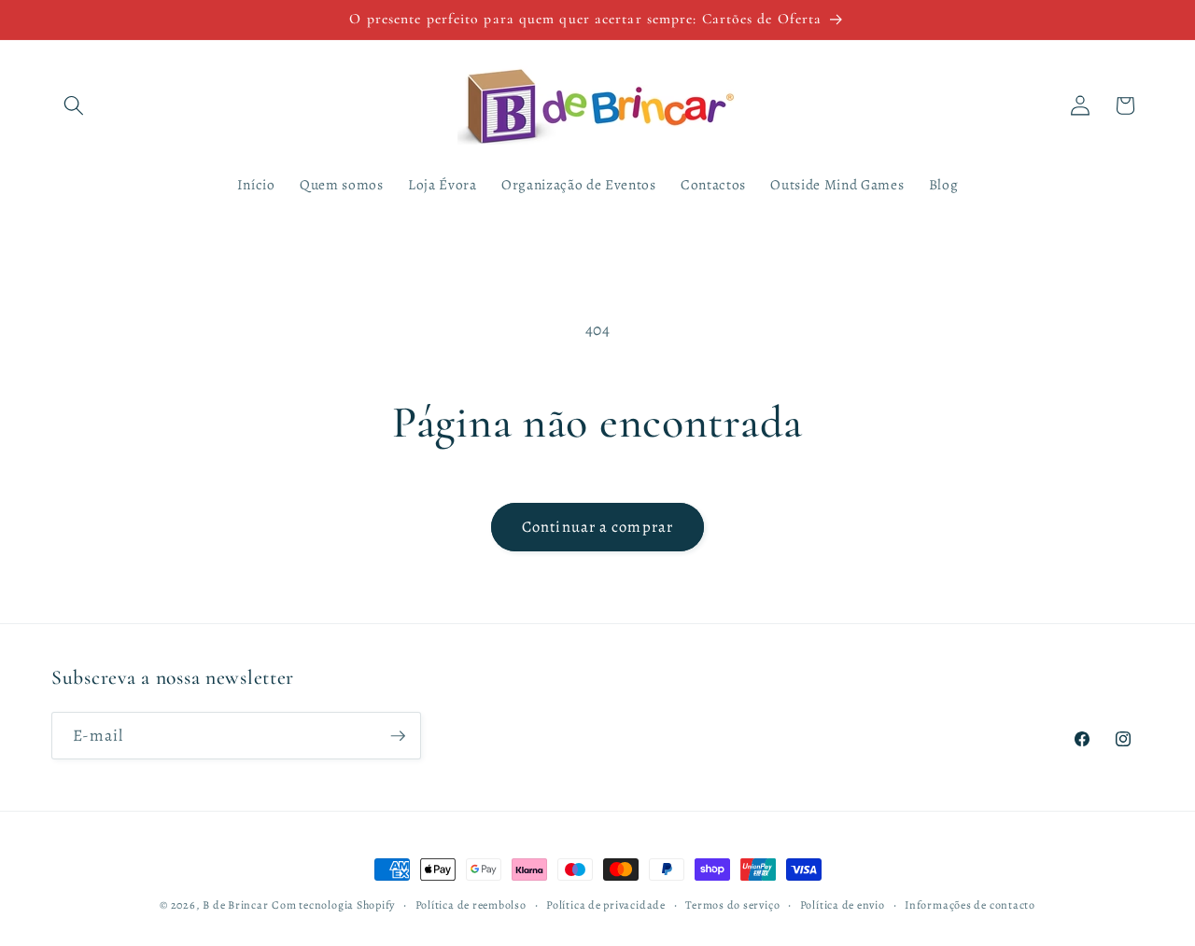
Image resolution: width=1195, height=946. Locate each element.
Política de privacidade (606, 904)
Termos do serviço (732, 904)
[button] (73, 105)
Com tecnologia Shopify (333, 904)
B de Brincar (235, 904)
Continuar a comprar (597, 526)
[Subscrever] (397, 736)
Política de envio (842, 904)
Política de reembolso (471, 904)
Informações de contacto (970, 904)
